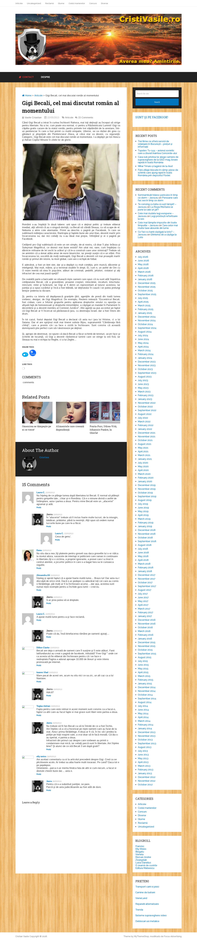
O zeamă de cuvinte (146, 865)
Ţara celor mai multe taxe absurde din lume (158, 226)
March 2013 (144, 766)
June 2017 (143, 597)
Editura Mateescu (144, 868)
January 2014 (145, 728)
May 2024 (143, 343)
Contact (28, 77)
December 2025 (146, 283)
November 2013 (146, 736)
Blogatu (139, 851)
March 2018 (144, 563)
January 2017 (145, 616)
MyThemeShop (141, 936)
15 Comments (85, 117)
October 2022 (145, 406)
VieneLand (141, 898)
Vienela (139, 854)
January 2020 (145, 481)
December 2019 (146, 485)
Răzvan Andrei (143, 857)
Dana (39, 550)
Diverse (104, 3)
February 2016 (145, 635)
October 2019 (145, 492)
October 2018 (145, 537)
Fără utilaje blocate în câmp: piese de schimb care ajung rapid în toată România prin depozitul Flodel (158, 173)
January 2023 (145, 399)
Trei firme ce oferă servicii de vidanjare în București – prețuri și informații (155, 144)
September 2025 (147, 294)
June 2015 (143, 664)
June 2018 (143, 552)
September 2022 (147, 410)
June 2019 (143, 507)
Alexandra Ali (43, 575)
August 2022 (144, 414)
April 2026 (143, 268)
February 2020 (145, 477)
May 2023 (143, 388)
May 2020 (143, 466)
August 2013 (144, 747)
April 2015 (143, 672)
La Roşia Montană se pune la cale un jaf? (155, 208)
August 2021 (144, 444)
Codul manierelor (77, 3)
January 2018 (145, 571)
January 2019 (145, 526)
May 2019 (143, 511)
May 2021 (143, 447)
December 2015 (146, 642)
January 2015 (145, 683)
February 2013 (145, 769)
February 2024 (145, 354)
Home (27, 95)
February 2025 (145, 309)
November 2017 (146, 578)
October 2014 (145, 694)
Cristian (44, 457)
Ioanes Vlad (42, 672)
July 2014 (143, 706)
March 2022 (144, 421)
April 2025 (143, 301)
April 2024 (143, 346)
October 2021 (145, 440)
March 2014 (144, 721)
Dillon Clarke (42, 647)
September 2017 (147, 586)
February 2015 (145, 679)
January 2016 (145, 638)
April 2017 (143, 605)
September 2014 (147, 698)
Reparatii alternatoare (147, 904)
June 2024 (143, 339)
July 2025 (143, 298)
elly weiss (41, 756)
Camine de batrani (145, 892)
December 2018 (146, 530)
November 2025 (146, 286)
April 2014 (143, 717)
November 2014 (146, 691)
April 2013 (143, 762)
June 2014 (143, 709)
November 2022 (146, 402)
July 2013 (143, 751)
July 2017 (143, 593)
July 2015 (143, 661)
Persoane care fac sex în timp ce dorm (158, 199)
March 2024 (144, 350)
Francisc (139, 846)
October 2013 (145, 739)
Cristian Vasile (22, 936)
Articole (19, 3)
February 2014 (145, 724)
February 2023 (145, 395)
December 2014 (146, 687)
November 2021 (146, 436)
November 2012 (146, 780)
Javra (49, 723)
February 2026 (145, 275)
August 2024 (145, 331)
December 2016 (146, 620)
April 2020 (143, 470)
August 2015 (144, 657)
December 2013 (146, 732)
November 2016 (146, 623)
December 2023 (146, 361)
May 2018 (143, 556)
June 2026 (143, 260)
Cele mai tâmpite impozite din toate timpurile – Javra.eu (157, 224)
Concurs (93, 3)
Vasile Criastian (33, 117)
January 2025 (145, 313)
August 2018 (144, 545)
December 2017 (146, 575)
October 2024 (145, 324)
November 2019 (146, 489)
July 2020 (143, 462)
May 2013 (143, 758)
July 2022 (143, 417)
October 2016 (145, 627)
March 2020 (144, 474)
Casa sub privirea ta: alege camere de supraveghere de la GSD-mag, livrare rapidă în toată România (158, 160)
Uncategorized (34, 3)
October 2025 (145, 290)
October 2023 (145, 369)
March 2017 (144, 608)
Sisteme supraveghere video (151, 915)
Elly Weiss (140, 849)
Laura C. (40, 492)
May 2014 (143, 713)
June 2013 (143, 754)
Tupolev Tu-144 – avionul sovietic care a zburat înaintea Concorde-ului (157, 152)
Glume (61, 3)
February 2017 (145, 612)
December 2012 (146, 777)
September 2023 (147, 373)
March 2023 (144, 391)
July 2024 (143, 335)
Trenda (139, 909)
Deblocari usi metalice (147, 921)
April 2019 (143, 515)
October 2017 (145, 582)
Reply (38, 507)
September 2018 (147, 541)
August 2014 (144, 702)
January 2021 (145, 459)
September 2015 (147, 653)
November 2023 (146, 365)
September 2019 (147, 496)
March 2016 (144, 631)
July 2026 (143, 257)
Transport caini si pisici (147, 886)
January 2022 (145, 429)
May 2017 (143, 601)
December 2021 (146, 432)
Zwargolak (141, 860)
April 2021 (143, 451)
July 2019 (143, 504)
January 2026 (145, 279)
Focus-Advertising (173, 936)
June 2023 (143, 384)
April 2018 (143, 560)
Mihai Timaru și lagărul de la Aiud (155, 166)
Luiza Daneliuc (143, 862)
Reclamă (49, 3)
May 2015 (143, 668)
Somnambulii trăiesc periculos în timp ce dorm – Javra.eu (158, 196)
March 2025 (144, 305)
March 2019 (144, 519)
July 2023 (143, 380)
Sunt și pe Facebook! (151, 117)
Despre (45, 77)
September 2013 (147, 743)
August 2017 (144, 590)
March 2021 (144, 455)
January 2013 (145, 773)
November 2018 (146, 533)
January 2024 (145, 358)
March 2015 (144, 676)
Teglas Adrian (43, 706)
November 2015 (146, 646)
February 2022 (145, 425)
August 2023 (144, 376)
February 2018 (145, 567)
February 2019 (145, 522)
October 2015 (145, 649)
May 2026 (143, 264)
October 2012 (145, 784)
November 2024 (147, 320)
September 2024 (147, 328)
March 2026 (144, 271)
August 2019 (144, 500)
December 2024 (147, 316)
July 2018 (143, 548)
